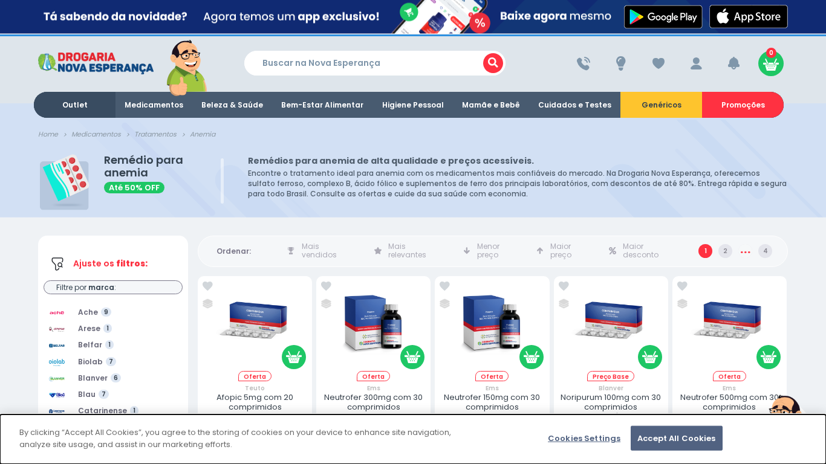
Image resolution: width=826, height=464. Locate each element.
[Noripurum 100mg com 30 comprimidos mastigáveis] (610, 326)
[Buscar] (493, 63)
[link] (208, 286)
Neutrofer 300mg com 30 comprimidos (373, 402)
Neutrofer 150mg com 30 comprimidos (492, 402)
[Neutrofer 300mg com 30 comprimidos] (373, 326)
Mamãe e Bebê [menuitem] (491, 105)
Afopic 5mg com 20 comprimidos (254, 402)
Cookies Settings (584, 438)
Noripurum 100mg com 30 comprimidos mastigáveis (611, 407)
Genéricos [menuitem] (661, 105)
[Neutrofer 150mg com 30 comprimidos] (492, 326)
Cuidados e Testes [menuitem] (574, 105)
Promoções (743, 105)
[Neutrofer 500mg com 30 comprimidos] (729, 326)
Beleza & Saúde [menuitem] (232, 105)
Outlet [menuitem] (75, 105)
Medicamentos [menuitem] (154, 105)
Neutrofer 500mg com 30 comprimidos (729, 402)
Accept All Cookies (676, 438)
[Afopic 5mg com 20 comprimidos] (255, 326)
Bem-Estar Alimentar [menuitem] (322, 105)
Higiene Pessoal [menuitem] (413, 105)
